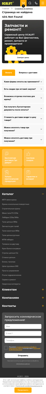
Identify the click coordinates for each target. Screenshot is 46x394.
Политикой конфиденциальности (29, 386)
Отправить (23, 355)
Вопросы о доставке (28, 72)
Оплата (8, 72)
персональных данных (23, 363)
